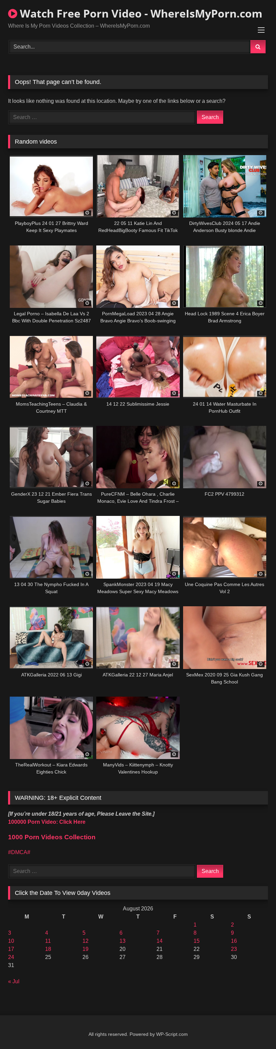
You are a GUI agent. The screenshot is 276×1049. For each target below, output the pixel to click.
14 (160, 941)
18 (48, 949)
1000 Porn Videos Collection (52, 837)
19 (85, 949)
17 (11, 949)
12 (85, 941)
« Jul (14, 981)
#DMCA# (19, 852)
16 (234, 941)
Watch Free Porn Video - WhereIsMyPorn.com (139, 13)
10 (11, 941)
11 (48, 941)
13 (122, 941)
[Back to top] (255, 1029)
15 (197, 941)
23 (234, 949)
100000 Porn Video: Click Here (46, 822)
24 (11, 957)
